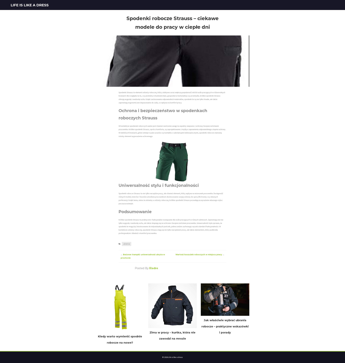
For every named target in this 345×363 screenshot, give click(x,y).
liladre (153, 268)
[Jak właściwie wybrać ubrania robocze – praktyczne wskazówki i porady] (225, 299)
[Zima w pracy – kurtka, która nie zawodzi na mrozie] (172, 305)
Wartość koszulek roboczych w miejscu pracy (198, 254)
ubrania (126, 244)
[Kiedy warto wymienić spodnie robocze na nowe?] (120, 307)
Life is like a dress (30, 5)
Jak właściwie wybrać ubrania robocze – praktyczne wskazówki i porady (225, 326)
